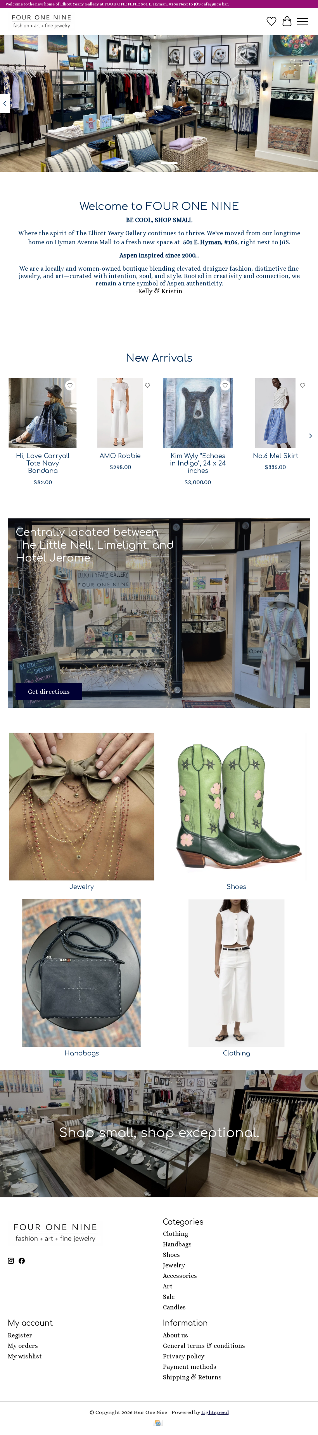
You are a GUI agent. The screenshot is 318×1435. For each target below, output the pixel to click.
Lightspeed (215, 1412)
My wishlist (25, 1356)
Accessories (180, 1275)
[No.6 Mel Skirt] (275, 413)
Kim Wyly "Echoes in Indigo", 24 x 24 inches (198, 463)
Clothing (236, 1053)
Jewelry (81, 887)
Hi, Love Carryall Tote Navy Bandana (42, 463)
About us (175, 1335)
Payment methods (189, 1366)
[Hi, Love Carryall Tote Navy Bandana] (43, 413)
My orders (23, 1345)
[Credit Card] (157, 1423)
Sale (169, 1296)
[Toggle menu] (302, 21)
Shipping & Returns (192, 1377)
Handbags (81, 1053)
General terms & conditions (204, 1345)
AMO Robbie (120, 456)
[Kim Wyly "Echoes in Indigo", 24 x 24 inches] (198, 413)
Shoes (236, 887)
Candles (174, 1307)
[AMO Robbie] (120, 413)
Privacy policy (183, 1356)
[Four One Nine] (41, 21)
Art (168, 1286)
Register (20, 1335)
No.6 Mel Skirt (275, 456)
